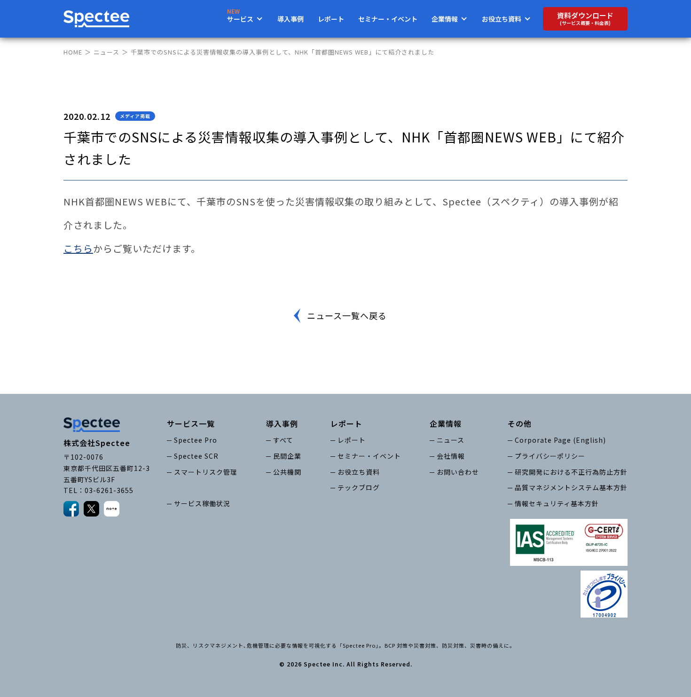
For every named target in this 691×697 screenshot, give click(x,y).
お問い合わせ (458, 472)
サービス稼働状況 (202, 503)
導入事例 (290, 18)
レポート (331, 18)
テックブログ (359, 487)
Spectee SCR (196, 456)
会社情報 (451, 456)
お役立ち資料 (359, 472)
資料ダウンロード (585, 18)
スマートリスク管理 (205, 472)
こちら (78, 248)
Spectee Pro (195, 440)
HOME (72, 51)
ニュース (106, 51)
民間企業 (287, 456)
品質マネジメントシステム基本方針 (571, 487)
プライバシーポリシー (550, 456)
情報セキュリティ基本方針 (557, 503)
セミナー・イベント (387, 18)
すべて (283, 440)
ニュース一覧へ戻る (347, 315)
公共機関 (287, 472)
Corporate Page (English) (560, 440)
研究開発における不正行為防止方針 (571, 472)
